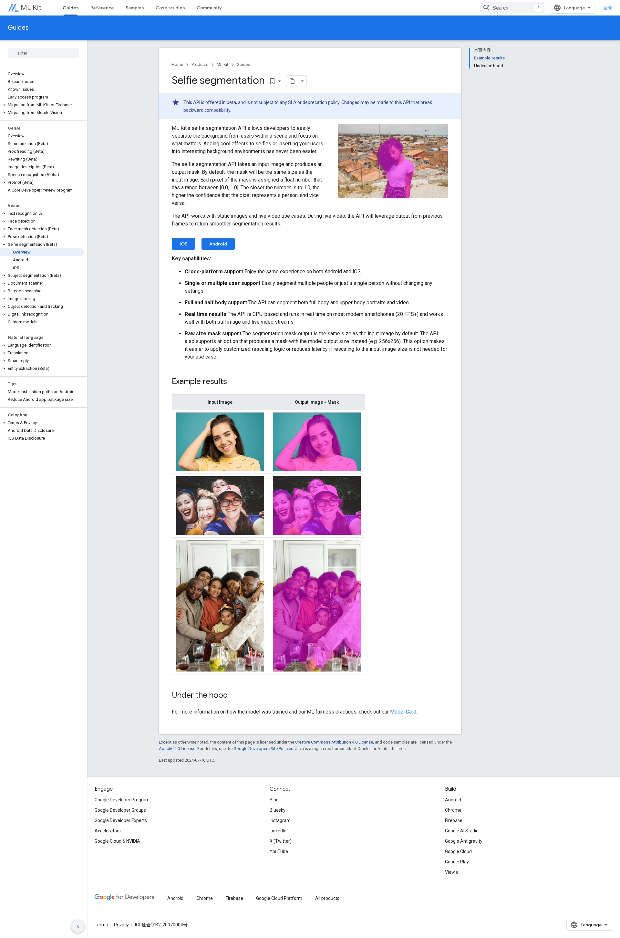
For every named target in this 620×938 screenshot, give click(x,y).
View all (452, 872)
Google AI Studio (462, 830)
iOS (183, 244)
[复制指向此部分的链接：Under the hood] (234, 696)
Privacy (121, 924)
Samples (135, 8)
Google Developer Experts (121, 820)
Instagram (280, 820)
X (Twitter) (281, 841)
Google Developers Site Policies (263, 748)
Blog (274, 799)
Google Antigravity (463, 841)
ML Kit (31, 7)
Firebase (453, 820)
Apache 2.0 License (177, 748)
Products (199, 64)
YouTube (279, 851)
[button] (42, 105)
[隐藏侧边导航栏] (77, 926)
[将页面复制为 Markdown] (292, 81)
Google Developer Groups (120, 810)
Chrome (453, 810)
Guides (71, 8)
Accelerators (108, 830)
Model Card (403, 712)
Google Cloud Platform (279, 898)
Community (209, 8)
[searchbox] (43, 53)
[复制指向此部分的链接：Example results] (233, 382)
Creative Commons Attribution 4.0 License (334, 742)
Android (218, 244)
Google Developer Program (122, 799)
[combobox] (512, 8)
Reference (102, 8)
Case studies (170, 8)
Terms (101, 924)
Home (177, 64)
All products (327, 898)
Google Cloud (458, 851)
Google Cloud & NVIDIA (117, 841)
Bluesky (277, 810)
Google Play (457, 861)
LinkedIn (278, 830)
